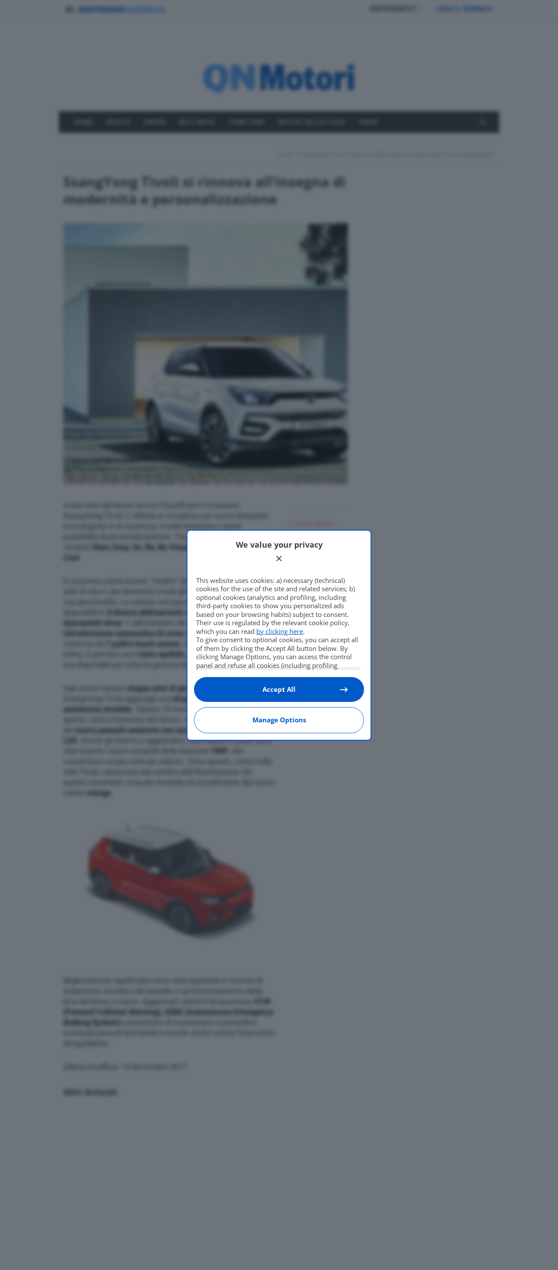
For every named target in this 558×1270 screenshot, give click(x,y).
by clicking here (279, 631)
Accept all (279, 689)
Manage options (279, 719)
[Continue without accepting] (279, 558)
